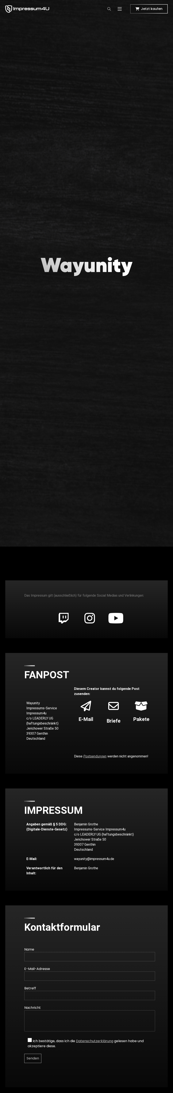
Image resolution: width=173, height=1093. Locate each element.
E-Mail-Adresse (37, 968)
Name (29, 949)
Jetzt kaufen (151, 8)
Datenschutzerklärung (94, 1041)
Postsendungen (95, 756)
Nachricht (32, 1007)
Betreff (30, 988)
